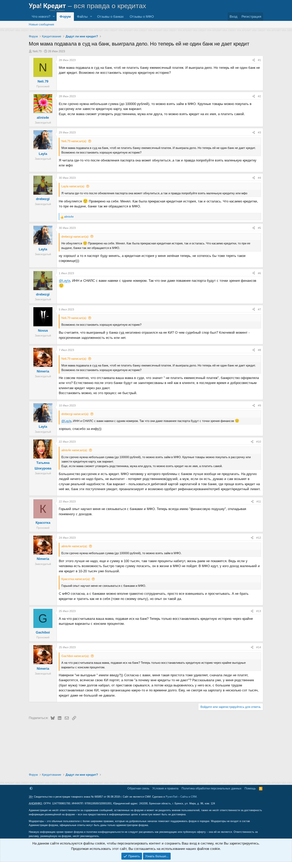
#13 (258, 611)
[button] (54, 16)
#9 (259, 405)
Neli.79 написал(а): (74, 141)
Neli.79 (37, 51)
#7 (259, 309)
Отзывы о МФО (142, 16)
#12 (258, 537)
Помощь (250, 788)
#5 (259, 227)
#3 (259, 132)
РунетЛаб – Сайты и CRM (181, 796)
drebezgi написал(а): (75, 236)
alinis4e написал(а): (74, 450)
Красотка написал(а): (75, 579)
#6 (259, 273)
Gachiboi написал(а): (75, 656)
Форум (65, 16)
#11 (258, 501)
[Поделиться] (253, 60)
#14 (258, 647)
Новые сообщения (41, 24)
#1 (259, 60)
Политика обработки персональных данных (212, 788)
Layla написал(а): (73, 186)
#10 (258, 441)
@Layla (64, 281)
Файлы (82, 16)
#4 (259, 177)
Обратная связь (138, 788)
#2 (259, 96)
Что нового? (41, 16)
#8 (259, 350)
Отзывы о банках (110, 16)
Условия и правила (165, 788)
